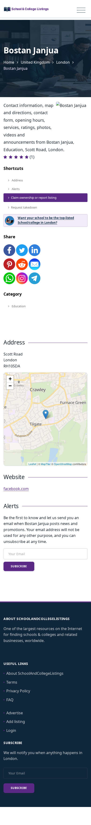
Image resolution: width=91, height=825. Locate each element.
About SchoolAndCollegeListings (34, 673)
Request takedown (24, 207)
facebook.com (16, 488)
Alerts (15, 189)
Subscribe (19, 566)
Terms (11, 682)
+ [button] (10, 379)
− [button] (10, 386)
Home (9, 62)
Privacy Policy (18, 690)
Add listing (15, 721)
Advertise (14, 712)
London (63, 62)
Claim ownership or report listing (33, 197)
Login (11, 730)
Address (17, 180)
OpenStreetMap (63, 464)
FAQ (10, 699)
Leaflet (32, 464)
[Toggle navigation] (81, 10)
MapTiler (46, 464)
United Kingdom (35, 62)
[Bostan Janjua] (46, 414)
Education (18, 306)
